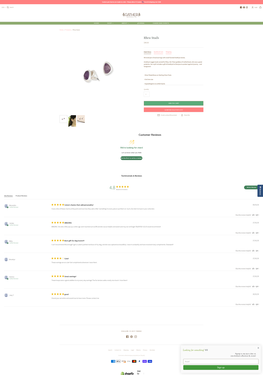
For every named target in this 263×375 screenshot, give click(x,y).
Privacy (145, 350)
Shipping (126, 350)
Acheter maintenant (173, 110)
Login (255, 7)
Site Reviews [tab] (8, 196)
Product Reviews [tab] (21, 196)
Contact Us (118, 350)
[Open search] (8, 7)
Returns (138, 350)
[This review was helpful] (253, 215)
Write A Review (251, 187)
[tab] (147, 52)
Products (68, 30)
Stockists (152, 350)
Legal (132, 350)
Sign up (221, 367)
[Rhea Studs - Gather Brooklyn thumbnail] (63, 119)
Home (61, 30)
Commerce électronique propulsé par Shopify (131, 355)
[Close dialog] (258, 348)
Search (12, 7)
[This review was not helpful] (257, 215)
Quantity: (146, 89)
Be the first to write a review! (131, 158)
